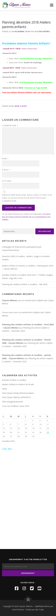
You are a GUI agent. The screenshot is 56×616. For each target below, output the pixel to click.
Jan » (10, 448)
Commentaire (10, 125)
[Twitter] (32, 588)
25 (48, 432)
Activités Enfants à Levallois (14, 380)
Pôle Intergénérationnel (12, 401)
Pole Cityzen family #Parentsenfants (18, 393)
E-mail (6, 170)
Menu (51, 5)
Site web (6, 181)
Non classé (21, 106)
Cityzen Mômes (42, 31)
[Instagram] (24, 588)
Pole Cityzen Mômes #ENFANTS (16, 397)
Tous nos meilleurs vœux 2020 (15, 406)
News (4, 388)
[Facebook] (17, 588)
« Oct (4, 448)
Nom (5, 158)
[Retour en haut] (28, 600)
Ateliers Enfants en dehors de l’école (18, 384)
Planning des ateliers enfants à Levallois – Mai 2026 (24, 284)
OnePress (39, 606)
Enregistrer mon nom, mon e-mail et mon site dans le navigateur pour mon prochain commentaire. (27, 198)
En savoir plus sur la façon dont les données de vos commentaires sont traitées (26, 217)
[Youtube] (39, 588)
